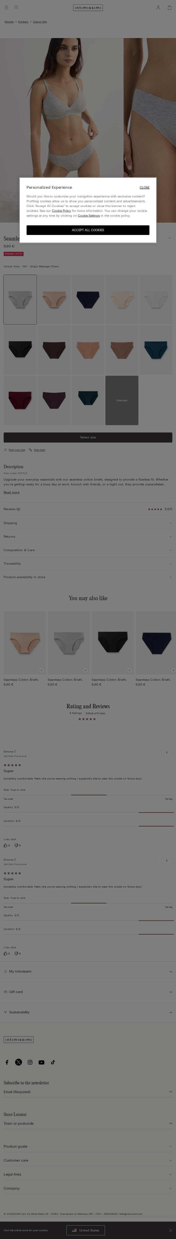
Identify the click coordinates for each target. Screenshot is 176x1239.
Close (144, 188)
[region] (88, 210)
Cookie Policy (61, 211)
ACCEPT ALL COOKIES (88, 230)
